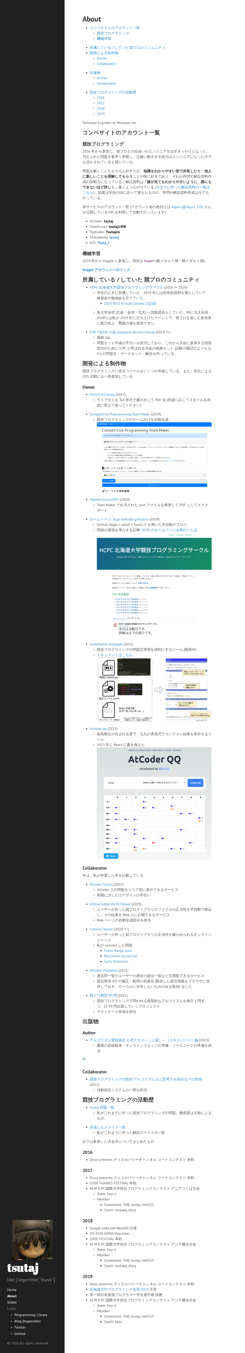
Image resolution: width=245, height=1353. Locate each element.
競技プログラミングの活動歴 (113, 92)
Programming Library (30, 1314)
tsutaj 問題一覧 (102, 1107)
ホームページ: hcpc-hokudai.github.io (119, 519)
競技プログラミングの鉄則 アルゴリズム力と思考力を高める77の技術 (146, 1079)
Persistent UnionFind (120, 956)
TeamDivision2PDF (104, 499)
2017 (101, 103)
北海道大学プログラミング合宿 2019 (119, 1289)
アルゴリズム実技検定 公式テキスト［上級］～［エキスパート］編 (144, 1040)
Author (102, 78)
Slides (12, 1302)
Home (12, 1289)
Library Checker (102, 929)
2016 (101, 97)
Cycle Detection (116, 961)
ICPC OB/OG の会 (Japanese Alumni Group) (122, 332)
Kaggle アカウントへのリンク (106, 269)
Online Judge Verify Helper (110, 904)
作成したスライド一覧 (108, 1127)
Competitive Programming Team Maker (120, 414)
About (12, 1296)
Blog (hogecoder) (27, 1321)
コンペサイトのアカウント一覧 (115, 27)
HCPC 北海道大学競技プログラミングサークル (126, 287)
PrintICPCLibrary (102, 394)
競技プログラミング (113, 33)
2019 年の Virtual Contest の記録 (130, 303)
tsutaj (23, 1267)
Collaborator (106, 63)
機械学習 (104, 38)
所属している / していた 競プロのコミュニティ (127, 47)
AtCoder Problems (103, 970)
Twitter (20, 1327)
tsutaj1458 (117, 226)
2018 (101, 108)
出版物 (95, 72)
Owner (102, 58)
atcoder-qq (98, 728)
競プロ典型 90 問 (103, 995)
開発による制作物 (104, 53)
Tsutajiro (113, 232)
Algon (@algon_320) (187, 207)
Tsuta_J (103, 242)
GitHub (19, 1333)
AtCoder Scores (101, 884)
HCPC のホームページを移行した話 (169, 530)
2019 (101, 113)
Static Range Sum (118, 950)
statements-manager (106, 644)
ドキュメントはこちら (115, 655)
